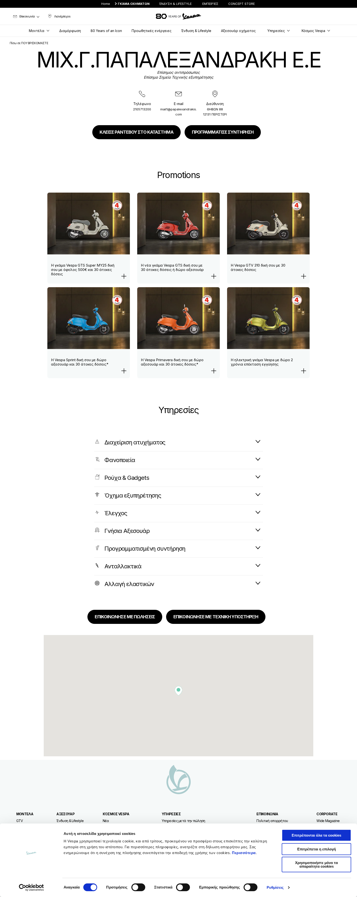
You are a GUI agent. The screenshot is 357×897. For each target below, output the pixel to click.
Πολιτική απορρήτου (272, 821)
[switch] (138, 887)
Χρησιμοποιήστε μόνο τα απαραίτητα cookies (316, 864)
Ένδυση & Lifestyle (69, 821)
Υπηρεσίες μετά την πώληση (183, 821)
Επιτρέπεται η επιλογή (316, 849)
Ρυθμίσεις (275, 887)
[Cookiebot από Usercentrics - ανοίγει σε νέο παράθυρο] (31, 887)
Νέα (106, 821)
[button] (178, 691)
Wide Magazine (328, 821)
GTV (19, 821)
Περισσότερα (244, 853)
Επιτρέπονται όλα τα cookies (316, 835)
